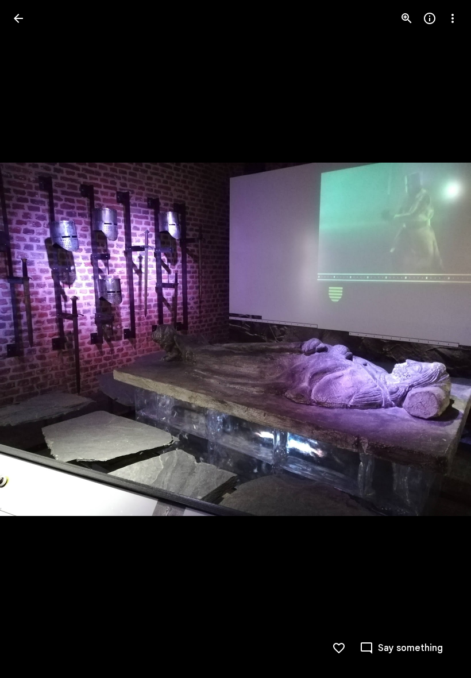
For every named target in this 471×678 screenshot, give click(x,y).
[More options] (452, 18)
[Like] (339, 648)
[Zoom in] (406, 18)
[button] (32, 339)
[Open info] (429, 18)
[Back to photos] (18, 18)
